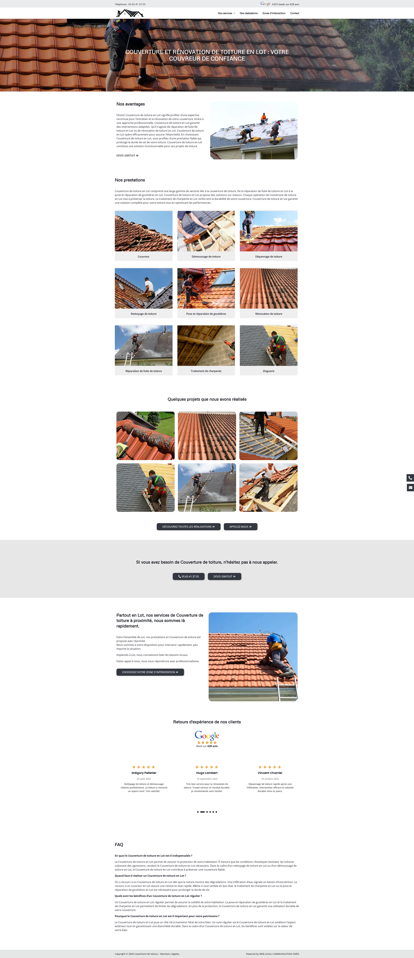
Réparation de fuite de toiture (143, 371)
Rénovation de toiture (268, 314)
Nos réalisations (249, 13)
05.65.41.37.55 (137, 4)
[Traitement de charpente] (206, 345)
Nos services (225, 13)
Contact (294, 13)
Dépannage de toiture (268, 256)
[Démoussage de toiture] (206, 231)
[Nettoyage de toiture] (144, 288)
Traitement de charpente (206, 371)
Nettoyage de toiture (144, 314)
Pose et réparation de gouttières (206, 314)
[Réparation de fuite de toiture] (144, 345)
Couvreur (143, 256)
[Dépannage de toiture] (269, 231)
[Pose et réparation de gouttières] (206, 288)
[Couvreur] (144, 231)
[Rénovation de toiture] (269, 288)
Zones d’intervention (273, 13)
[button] (198, 812)
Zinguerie (268, 371)
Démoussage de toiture (206, 256)
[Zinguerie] (269, 345)
